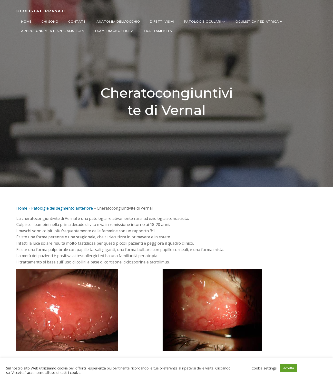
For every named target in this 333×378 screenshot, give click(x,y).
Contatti (77, 21)
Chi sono (50, 21)
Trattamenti (156, 31)
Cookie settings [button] (264, 368)
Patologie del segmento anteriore (62, 208)
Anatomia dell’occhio (118, 21)
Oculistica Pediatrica (257, 21)
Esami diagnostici (112, 31)
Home (26, 21)
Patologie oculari (202, 21)
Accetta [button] (288, 368)
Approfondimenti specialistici (51, 31)
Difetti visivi (162, 21)
